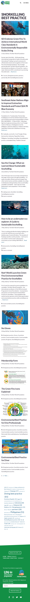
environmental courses (9, 501)
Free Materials (15, 590)
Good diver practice (22, 430)
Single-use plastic (9, 518)
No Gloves (5, 328)
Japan (6, 505)
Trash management (21, 523)
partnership (4, 77)
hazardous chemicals (9, 503)
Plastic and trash (8, 514)
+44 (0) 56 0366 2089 (8, 583)
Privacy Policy (11, 556)
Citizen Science (20, 489)
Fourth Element (17, 501)
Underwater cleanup (8, 525)
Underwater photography (11, 527)
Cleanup (6, 491)
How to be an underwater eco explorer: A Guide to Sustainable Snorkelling (14, 221)
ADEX (6, 487)
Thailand (18, 140)
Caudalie (14, 489)
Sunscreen (7, 521)
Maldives (8, 507)
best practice (6, 246)
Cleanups (14, 491)
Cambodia (5, 134)
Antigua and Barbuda (19, 487)
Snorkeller (13, 192)
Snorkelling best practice (16, 77)
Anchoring (11, 487)
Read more (14, 71)
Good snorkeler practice (9, 303)
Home (4, 556)
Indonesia (11, 136)
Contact (21, 558)
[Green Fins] (5, 3)
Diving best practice (13, 75)
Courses (5, 75)
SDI (9, 77)
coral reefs (12, 134)
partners (21, 75)
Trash (7, 523)
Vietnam (23, 140)
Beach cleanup (7, 489)
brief (4, 430)
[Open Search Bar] (20, 3)
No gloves (8, 339)
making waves (6, 192)
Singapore (22, 516)
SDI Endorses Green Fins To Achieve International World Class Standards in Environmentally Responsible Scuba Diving (14, 45)
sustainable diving (10, 140)
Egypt (19, 499)
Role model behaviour (13, 434)
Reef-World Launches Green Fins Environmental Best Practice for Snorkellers (13, 275)
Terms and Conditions (10, 558)
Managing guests (18, 507)
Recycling (18, 514)
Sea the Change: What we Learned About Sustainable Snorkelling (13, 166)
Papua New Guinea (19, 136)
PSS (14, 514)
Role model (4, 434)
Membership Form (9, 360)
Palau (9, 509)
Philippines (4, 138)
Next (7, 475)
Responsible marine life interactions (11, 516)
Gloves (16, 335)
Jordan (11, 505)
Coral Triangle (19, 134)
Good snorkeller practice (21, 432)
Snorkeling (10, 138)
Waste (6, 529)
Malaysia (17, 505)
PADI (5, 509)
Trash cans (13, 523)
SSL (22, 520)
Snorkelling (16, 138)
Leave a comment (7, 196)
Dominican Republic (10, 499)
